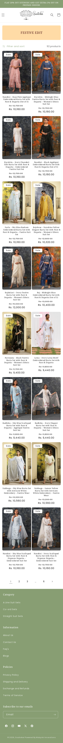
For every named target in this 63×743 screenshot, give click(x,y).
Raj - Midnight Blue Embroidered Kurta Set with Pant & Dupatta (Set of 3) (46, 295)
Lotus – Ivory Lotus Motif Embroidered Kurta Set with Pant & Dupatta (46, 360)
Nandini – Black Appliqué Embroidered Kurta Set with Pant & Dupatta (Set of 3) (46, 164)
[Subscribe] (54, 714)
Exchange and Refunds (16, 688)
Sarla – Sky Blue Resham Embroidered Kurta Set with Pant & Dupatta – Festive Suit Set (17, 231)
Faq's (6, 649)
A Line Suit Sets (11, 602)
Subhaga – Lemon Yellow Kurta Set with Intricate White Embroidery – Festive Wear (46, 492)
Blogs (6, 655)
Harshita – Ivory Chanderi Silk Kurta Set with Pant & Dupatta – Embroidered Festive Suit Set (16, 165)
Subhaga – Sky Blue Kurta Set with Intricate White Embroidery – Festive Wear (17, 490)
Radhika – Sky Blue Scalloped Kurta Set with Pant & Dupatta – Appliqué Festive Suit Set (17, 426)
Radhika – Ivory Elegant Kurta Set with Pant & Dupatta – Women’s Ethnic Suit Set (46, 426)
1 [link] (10, 581)
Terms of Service (13, 695)
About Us (8, 635)
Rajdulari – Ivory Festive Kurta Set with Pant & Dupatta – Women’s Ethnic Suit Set (16, 296)
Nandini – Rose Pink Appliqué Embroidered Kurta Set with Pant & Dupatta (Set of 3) (17, 99)
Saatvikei (19, 737)
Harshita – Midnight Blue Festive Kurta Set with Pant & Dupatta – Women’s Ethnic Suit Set (46, 100)
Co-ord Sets (10, 609)
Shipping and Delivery (15, 681)
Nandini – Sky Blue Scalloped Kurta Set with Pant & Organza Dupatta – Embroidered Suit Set (17, 557)
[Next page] (52, 581)
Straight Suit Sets (13, 616)
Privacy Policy (11, 674)
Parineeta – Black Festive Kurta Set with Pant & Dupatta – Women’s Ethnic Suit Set (16, 361)
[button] (52, 15)
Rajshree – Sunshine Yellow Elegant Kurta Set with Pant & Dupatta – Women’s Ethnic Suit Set (46, 231)
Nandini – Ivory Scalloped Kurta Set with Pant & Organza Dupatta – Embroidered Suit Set (46, 557)
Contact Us (9, 642)
